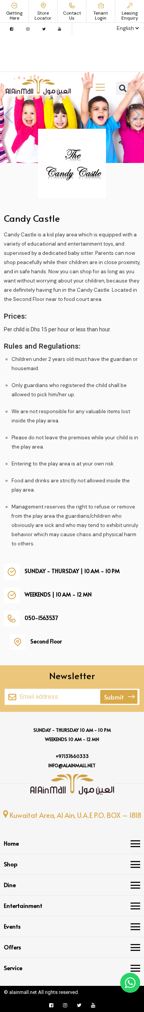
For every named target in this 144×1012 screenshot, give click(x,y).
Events (12, 926)
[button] (122, 88)
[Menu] (135, 843)
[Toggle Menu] (100, 87)
